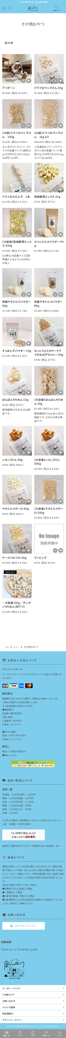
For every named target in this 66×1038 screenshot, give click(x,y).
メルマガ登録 (8, 1007)
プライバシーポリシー (12, 1019)
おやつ (16, 647)
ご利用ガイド (8, 994)
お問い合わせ (8, 1000)
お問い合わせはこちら (23, 926)
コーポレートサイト (11, 988)
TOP (7, 647)
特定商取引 (8, 1013)
